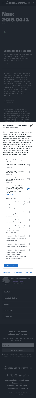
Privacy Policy (29, 272)
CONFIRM (10, 265)
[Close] (32, 126)
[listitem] (18, 160)
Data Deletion (7, 272)
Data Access (18, 272)
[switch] (28, 165)
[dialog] (18, 199)
